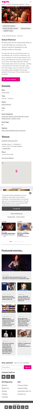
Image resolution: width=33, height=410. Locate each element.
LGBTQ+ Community (7, 294)
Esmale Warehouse (24, 236)
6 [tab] (19, 241)
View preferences (16, 214)
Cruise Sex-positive (18, 4)
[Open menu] (31, 2)
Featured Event (25, 28)
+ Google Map (6, 148)
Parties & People (6, 316)
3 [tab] (14, 241)
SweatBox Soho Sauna (8, 233)
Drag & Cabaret (6, 274)
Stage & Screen (21, 294)
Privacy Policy (20, 217)
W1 (2, 124)
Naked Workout (6, 104)
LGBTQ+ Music (21, 316)
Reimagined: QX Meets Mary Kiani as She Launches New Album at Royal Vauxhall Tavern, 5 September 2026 (24, 322)
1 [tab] (11, 241)
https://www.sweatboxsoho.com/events (13, 130)
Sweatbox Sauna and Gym (10, 140)
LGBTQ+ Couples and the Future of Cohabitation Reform (24, 345)
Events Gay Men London (10, 28)
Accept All (16, 208)
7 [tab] (21, 241)
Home (3, 4)
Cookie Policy (11, 217)
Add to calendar (11, 79)
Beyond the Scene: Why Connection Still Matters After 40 (8, 298)
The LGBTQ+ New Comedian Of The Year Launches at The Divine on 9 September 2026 (15, 278)
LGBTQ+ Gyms (8, 31)
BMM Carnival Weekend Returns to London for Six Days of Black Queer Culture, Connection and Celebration (8, 322)
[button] (30, 193)
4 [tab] (16, 241)
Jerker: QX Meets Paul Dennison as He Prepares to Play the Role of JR (24, 298)
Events (9, 4)
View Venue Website (8, 158)
